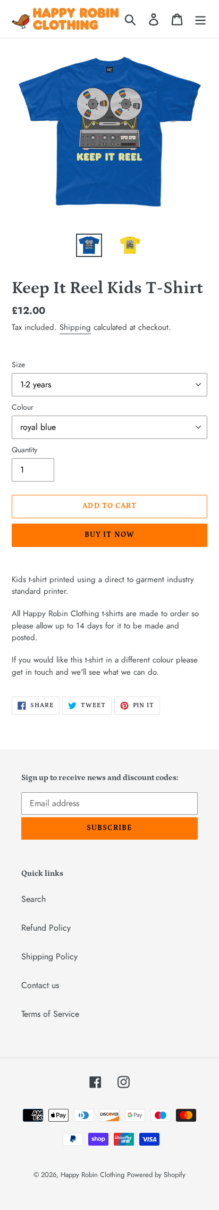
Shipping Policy (49, 956)
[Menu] (200, 19)
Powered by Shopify (156, 1175)
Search (33, 899)
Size (18, 364)
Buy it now (109, 535)
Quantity (24, 449)
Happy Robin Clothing (92, 1175)
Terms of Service (50, 1014)
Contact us (40, 985)
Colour (22, 407)
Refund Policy (46, 928)
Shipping (75, 327)
